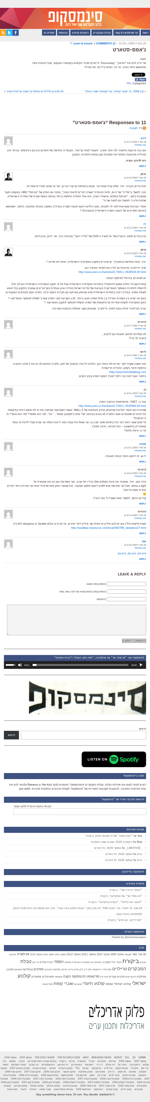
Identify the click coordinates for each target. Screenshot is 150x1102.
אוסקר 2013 (60, 954)
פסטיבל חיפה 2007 (43, 1078)
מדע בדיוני (73, 969)
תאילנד (33, 1089)
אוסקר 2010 (103, 954)
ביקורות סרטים (80, 33)
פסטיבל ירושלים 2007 (98, 1082)
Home (142, 1057)
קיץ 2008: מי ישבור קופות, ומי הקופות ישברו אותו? (114, 91)
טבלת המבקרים (102, 33)
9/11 (127, 1057)
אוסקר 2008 (125, 1061)
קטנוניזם (78, 984)
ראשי (145, 33)
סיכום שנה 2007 (32, 1071)
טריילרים (119, 969)
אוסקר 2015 (36, 954)
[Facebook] (15, 34)
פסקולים (36, 976)
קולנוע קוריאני (20, 1085)
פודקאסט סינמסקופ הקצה (81, 976)
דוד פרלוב (110, 1064)
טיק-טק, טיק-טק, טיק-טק (132, 553)
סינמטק (142, 1075)
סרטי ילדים (114, 1075)
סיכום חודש (130, 977)
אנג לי (92, 1061)
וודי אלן (35, 962)
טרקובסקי (96, 1068)
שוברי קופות (63, 983)
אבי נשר (137, 954)
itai (144, 541)
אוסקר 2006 (10, 1057)
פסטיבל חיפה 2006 (65, 1078)
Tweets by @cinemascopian (129, 937)
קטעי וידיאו (126, 1089)
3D (144, 954)
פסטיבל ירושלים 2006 (123, 1082)
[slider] (80, 665)
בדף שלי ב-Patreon (40, 784)
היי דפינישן (63, 1064)
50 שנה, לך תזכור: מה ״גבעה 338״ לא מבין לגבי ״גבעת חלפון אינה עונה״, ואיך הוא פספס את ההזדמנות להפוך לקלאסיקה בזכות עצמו (77, 911)
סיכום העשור (69, 1071)
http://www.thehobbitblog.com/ (127, 372)
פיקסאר (58, 976)
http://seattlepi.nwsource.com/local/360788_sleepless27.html (108, 527)
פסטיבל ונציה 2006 (109, 1078)
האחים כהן (96, 962)
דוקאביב (107, 962)
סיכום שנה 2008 (13, 1071)
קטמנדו (7, 1085)
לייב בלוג (83, 969)
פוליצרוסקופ (67, 1075)
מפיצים (39, 969)
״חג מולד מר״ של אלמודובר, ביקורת (121, 896)
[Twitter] (9, 34)
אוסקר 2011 (89, 954)
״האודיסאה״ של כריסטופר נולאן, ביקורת (109, 835)
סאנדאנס (18, 969)
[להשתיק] (20, 665)
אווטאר (127, 954)
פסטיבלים (48, 976)
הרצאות (63, 33)
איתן (139, 854)
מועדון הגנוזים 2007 (20, 1068)
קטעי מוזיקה (112, 1089)
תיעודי (23, 1089)
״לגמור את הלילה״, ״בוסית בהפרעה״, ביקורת (115, 902)
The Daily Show (44, 1057)
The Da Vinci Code (68, 1057)
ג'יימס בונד (134, 1064)
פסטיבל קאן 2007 (30, 1082)
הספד (59, 962)
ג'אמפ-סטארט (129, 50)
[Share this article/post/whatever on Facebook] (140, 80)
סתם (92, 1075)
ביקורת (130, 961)
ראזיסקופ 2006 (83, 1089)
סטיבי (142, 443)
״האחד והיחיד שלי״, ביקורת (126, 889)
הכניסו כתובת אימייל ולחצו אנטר (32, 806)
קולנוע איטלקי (53, 1085)
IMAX (86, 1057)
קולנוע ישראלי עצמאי (118, 984)
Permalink (140, 145)
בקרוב (22, 1061)
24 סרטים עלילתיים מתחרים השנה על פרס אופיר (34, 91)
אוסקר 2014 (48, 954)
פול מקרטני (81, 1075)
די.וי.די (99, 1064)
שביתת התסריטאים (63, 1089)
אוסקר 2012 (74, 954)
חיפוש (142, 728)
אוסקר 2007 (140, 1061)
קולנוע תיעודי (93, 983)
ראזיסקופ (98, 1089)
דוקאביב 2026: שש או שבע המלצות (111, 841)
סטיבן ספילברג (85, 1071)
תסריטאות (48, 984)
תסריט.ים (49, 33)
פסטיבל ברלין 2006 (28, 1075)
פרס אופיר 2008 (88, 1085)
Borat (118, 1057)
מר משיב (121, 1071)
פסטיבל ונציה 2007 (87, 1078)
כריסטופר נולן (94, 969)
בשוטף (12, 1061)
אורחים (112, 1061)
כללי (128, 83)
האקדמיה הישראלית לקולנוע (77, 962)
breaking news (101, 1057)
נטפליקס (28, 969)
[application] (75, 665)
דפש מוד (89, 1064)
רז (145, 224)
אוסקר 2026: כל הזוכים (107, 847)
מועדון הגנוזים (39, 1068)
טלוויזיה (134, 1068)
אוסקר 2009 (117, 954)
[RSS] (3, 34)
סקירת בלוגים (129, 1075)
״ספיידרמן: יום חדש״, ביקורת (125, 920)
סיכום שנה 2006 (52, 1071)
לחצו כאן (24, 788)
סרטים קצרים (117, 976)
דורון (143, 138)
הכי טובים (34, 1064)
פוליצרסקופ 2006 (49, 1075)
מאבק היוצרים (65, 1068)
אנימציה (23, 954)
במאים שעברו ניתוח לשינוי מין (42, 1061)
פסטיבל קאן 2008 (10, 1082)
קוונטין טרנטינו (70, 1085)
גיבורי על (117, 962)
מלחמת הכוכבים (52, 969)
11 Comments (106, 43)
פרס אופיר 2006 (126, 1085)
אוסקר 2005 (26, 1057)
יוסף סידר (107, 969)
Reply (142, 166)
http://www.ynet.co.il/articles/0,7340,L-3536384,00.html (112, 405)
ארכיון (72, 1061)
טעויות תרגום (121, 1068)
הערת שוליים (46, 962)
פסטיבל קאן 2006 (51, 1082)
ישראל (85, 1068)
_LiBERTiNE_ (134, 847)
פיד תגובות (136, 128)
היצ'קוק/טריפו (48, 1064)
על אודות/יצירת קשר (126, 33)
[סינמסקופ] (75, 14)
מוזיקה (64, 969)
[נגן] (141, 665)
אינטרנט (101, 1061)
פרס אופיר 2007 (107, 1085)
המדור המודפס (18, 1064)
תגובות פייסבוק (83, 43)
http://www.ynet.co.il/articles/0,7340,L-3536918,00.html (112, 271)
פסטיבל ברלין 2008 (131, 1078)
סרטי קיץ (104, 977)
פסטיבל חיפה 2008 (20, 1078)
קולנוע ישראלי (37, 1085)
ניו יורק (111, 1071)
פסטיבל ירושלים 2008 (74, 1082)
